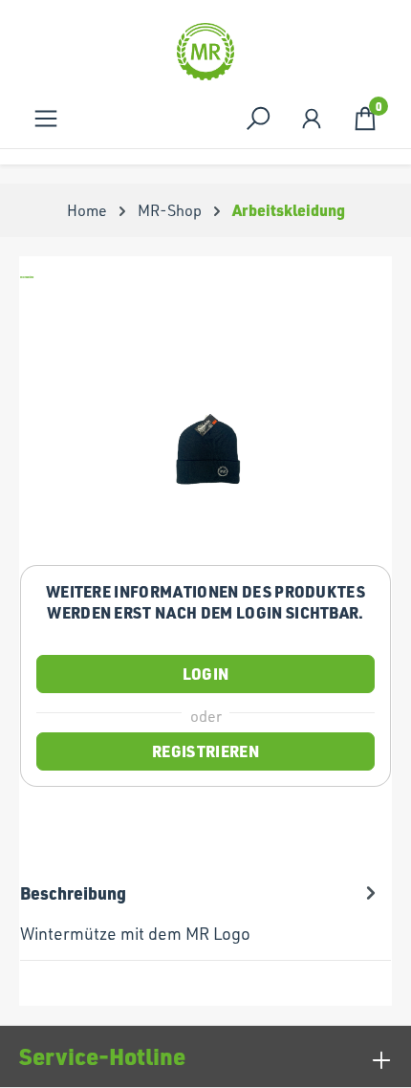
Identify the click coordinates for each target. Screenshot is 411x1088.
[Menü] (46, 118)
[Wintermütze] (205, 442)
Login (206, 674)
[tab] (200, 913)
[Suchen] (258, 118)
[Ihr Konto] (311, 118)
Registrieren (205, 751)
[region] (205, 442)
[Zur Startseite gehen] (205, 51)
